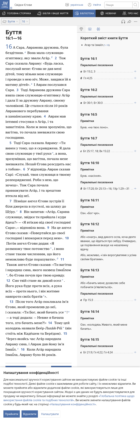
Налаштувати (50, 414)
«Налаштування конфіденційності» (72, 404)
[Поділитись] (129, 21)
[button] (53, 13)
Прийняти (11, 414)
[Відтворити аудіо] (123, 21)
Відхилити (29, 414)
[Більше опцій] (135, 21)
